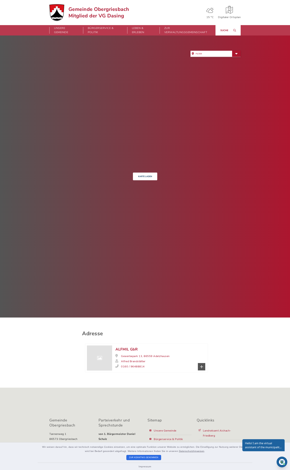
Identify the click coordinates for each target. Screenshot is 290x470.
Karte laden (145, 176)
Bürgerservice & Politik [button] (101, 30)
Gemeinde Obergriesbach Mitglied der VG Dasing (98, 12)
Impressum (145, 466)
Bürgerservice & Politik (168, 439)
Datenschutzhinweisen (191, 451)
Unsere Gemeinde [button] (61, 30)
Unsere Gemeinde (165, 431)
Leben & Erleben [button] (138, 30)
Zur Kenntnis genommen (143, 457)
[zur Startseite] (56, 12)
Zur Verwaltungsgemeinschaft (185, 30)
